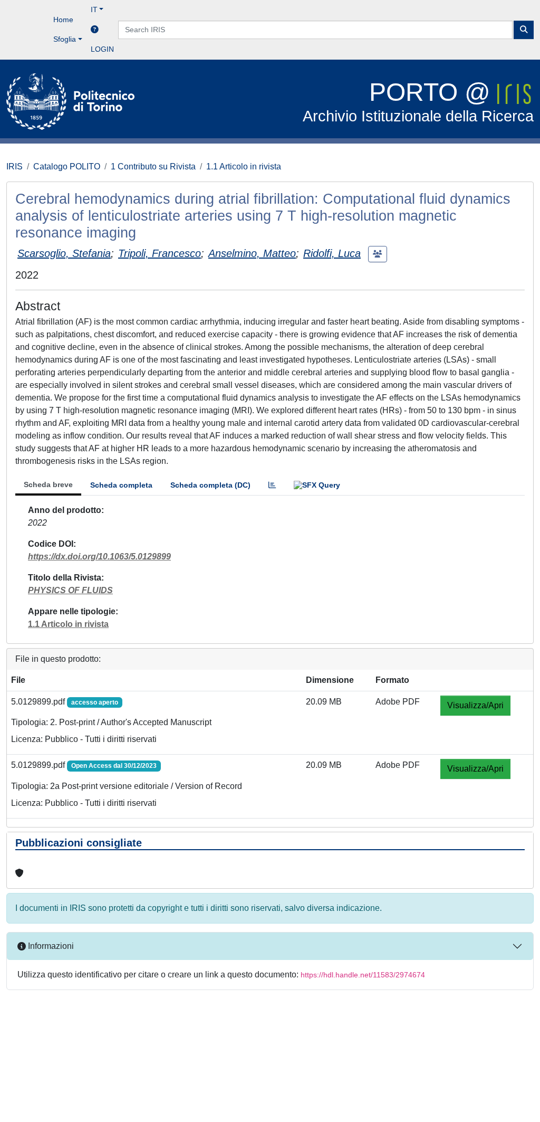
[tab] (272, 485)
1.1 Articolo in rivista (243, 166)
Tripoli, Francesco (159, 253)
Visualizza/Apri (475, 705)
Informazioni (50, 946)
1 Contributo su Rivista (153, 166)
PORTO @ (418, 101)
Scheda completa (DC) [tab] (210, 485)
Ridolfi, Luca (332, 253)
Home (63, 19)
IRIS (14, 166)
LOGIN (102, 49)
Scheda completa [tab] (121, 485)
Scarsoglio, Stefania (64, 253)
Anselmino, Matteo (252, 253)
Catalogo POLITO (66, 166)
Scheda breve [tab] (48, 484)
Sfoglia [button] (64, 39)
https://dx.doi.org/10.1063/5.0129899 (99, 556)
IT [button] (94, 9)
